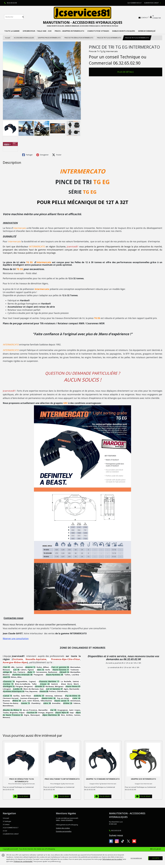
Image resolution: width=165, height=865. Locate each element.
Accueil (7, 38)
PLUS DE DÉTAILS (125, 72)
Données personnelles (63, 831)
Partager (29, 155)
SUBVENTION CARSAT (11, 834)
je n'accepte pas (136, 858)
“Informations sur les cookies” (112, 859)
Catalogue (7, 821)
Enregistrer (44, 155)
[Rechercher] (23, 17)
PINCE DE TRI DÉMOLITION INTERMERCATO (79, 38)
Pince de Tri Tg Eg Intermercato (103, 51)
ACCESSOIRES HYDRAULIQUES (24, 38)
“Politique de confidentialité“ (23, 861)
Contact (6, 824)
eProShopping (50, 849)
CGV (5, 831)
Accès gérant (156, 849)
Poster (58, 155)
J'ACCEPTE (155, 858)
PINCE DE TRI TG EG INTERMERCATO (109, 38)
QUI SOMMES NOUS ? (11, 828)
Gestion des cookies (63, 828)
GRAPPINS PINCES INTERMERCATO (49, 38)
